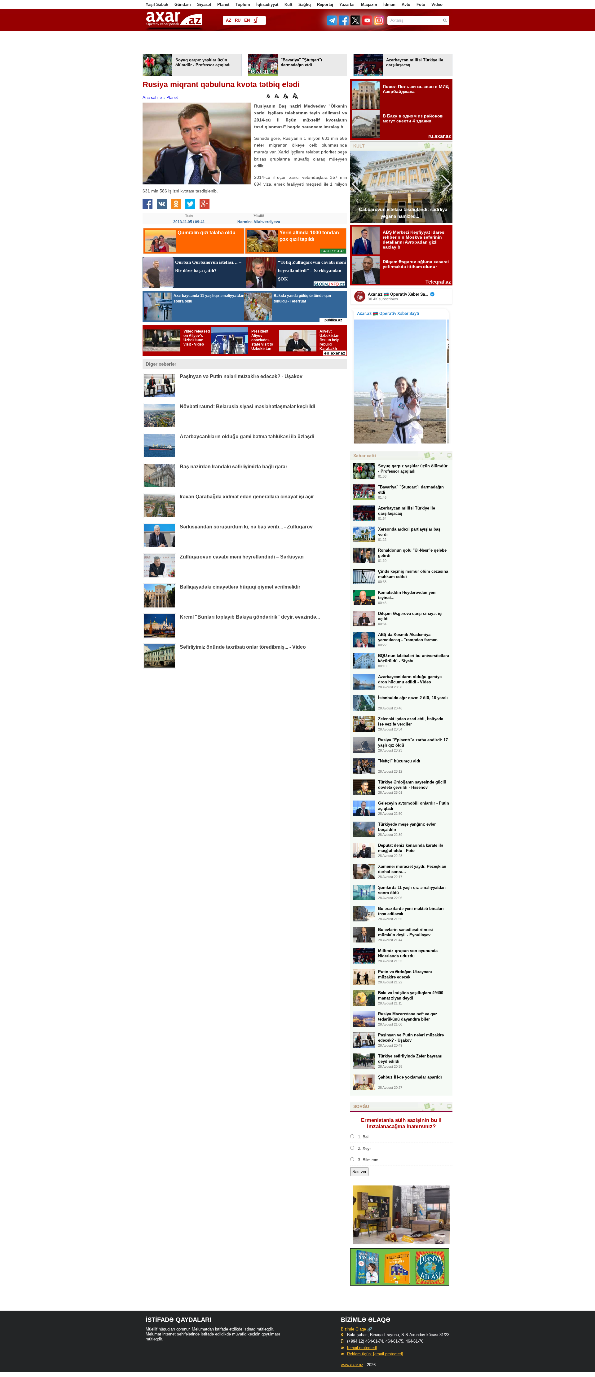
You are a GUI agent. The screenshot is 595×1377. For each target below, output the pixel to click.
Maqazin (369, 4)
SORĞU (361, 1106)
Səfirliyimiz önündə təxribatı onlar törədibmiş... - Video (243, 647)
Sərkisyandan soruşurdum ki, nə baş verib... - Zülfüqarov (246, 526)
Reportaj (325, 4)
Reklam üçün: (375, 1354)
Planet (223, 4)
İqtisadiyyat (267, 4)
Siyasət (204, 4)
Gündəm (182, 4)
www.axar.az (352, 1364)
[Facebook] (344, 24)
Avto (406, 4)
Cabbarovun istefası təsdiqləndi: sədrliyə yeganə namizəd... (403, 213)
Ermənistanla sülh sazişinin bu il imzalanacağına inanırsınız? (401, 1123)
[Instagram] (378, 24)
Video (437, 4)
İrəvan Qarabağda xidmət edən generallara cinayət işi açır (247, 496)
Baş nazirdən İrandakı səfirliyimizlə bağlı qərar (233, 466)
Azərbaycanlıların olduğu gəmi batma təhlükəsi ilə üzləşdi (247, 436)
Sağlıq (304, 4)
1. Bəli (363, 1137)
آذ (255, 21)
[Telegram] (332, 24)
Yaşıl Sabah (157, 4)
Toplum (243, 4)
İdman (389, 4)
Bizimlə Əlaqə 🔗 (356, 1329)
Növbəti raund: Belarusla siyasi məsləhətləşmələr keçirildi (247, 406)
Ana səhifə (152, 97)
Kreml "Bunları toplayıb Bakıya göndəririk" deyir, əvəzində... (250, 617)
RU (237, 20)
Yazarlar (347, 4)
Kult (288, 4)
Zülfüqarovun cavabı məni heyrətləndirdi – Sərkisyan (242, 556)
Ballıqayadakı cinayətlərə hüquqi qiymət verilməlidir (240, 586)
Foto (420, 4)
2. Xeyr (364, 1148)
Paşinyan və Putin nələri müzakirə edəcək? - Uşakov (241, 376)
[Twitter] (356, 24)
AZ (228, 20)
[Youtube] (367, 24)
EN (247, 20)
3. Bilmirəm (368, 1160)
